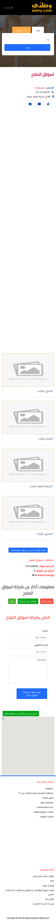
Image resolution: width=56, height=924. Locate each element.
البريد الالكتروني (41, 645)
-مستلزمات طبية (47, 802)
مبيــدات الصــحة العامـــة (43, 904)
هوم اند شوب (48, 885)
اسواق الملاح (42, 74)
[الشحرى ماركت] (28, 512)
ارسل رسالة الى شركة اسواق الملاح (32, 693)
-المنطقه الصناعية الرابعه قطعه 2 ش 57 (36, 793)
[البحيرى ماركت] (28, 370)
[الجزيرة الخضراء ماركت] (28, 465)
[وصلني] (42, 7)
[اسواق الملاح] (39, 104)
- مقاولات (49, 788)
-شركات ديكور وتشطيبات (43, 812)
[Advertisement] (29, 229)
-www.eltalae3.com (45, 807)
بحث (27, 47)
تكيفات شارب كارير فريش (43, 876)
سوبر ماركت (39, 88)
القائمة (7, 7)
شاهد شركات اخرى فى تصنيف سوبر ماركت (28, 550)
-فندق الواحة (48, 798)
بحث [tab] (38, 30)
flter (52, 881)
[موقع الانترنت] (48, 104)
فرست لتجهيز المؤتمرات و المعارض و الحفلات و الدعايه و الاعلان (30, 892)
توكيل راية (49, 899)
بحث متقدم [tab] (21, 30)
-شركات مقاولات (47, 816)
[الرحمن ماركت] (28, 417)
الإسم (45, 631)
